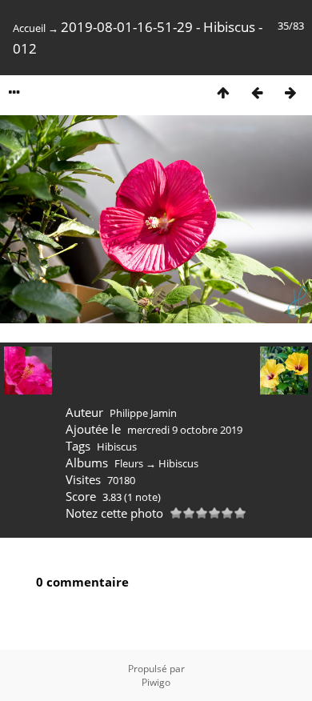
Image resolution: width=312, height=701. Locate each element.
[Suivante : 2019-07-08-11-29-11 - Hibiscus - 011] (290, 92)
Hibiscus (117, 446)
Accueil (29, 28)
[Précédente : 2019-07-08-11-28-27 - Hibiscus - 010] (257, 92)
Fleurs (128, 463)
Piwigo (156, 682)
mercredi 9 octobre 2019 (184, 430)
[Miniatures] (223, 92)
